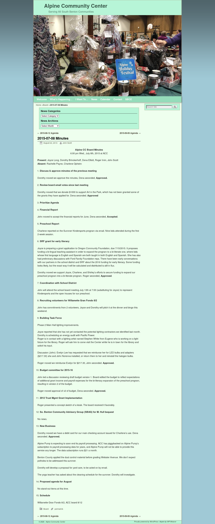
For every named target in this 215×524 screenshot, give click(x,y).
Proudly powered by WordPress (146, 521)
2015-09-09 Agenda (130, 133)
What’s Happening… (61, 99)
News (94, 99)
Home (38, 104)
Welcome (42, 99)
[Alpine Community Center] (107, 55)
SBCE (128, 99)
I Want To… (82, 99)
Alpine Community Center (75, 5)
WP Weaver (171, 521)
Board (45, 104)
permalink (59, 509)
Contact (117, 99)
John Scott (67, 143)
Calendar (105, 99)
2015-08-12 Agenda (47, 133)
